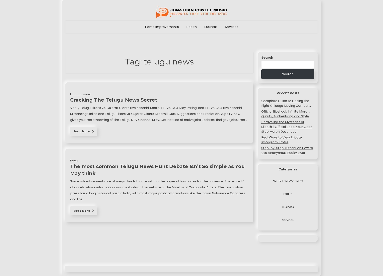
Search (267, 57)
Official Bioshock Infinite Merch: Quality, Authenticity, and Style (285, 114)
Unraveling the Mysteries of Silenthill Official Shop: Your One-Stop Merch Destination (286, 127)
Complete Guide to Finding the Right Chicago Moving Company (286, 103)
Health (191, 27)
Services (231, 27)
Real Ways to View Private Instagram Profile (281, 139)
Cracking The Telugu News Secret (113, 100)
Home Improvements (162, 27)
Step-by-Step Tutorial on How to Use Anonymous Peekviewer (287, 150)
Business (210, 27)
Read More (82, 131)
